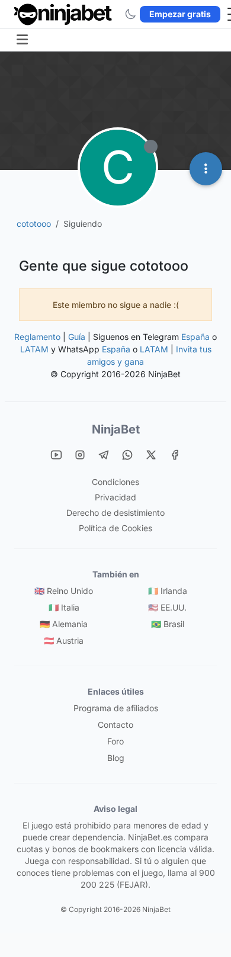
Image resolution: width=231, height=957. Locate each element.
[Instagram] (80, 454)
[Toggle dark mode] (130, 14)
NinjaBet (116, 429)
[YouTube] (56, 454)
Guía (76, 337)
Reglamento (37, 337)
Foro (115, 741)
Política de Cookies (115, 528)
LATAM (34, 349)
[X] (151, 454)
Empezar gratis (180, 14)
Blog (115, 758)
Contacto (115, 725)
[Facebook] (175, 454)
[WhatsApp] (127, 454)
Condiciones (115, 482)
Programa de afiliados (115, 708)
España (195, 337)
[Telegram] (104, 454)
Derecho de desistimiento (115, 513)
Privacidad (115, 497)
